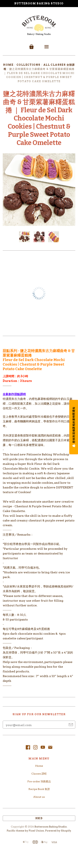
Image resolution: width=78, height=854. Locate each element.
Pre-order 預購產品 (39, 781)
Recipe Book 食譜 (39, 789)
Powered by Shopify (58, 830)
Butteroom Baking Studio (50, 826)
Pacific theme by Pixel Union (25, 830)
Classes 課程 (39, 773)
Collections (28, 64)
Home (8, 64)
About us (39, 796)
